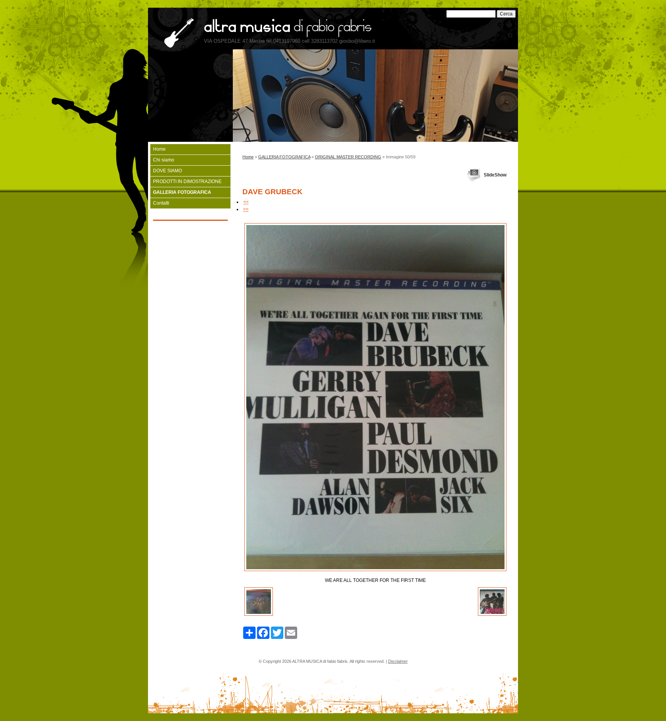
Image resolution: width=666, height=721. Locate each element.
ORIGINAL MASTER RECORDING (348, 157)
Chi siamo (163, 160)
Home (248, 157)
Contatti (161, 203)
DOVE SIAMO (167, 170)
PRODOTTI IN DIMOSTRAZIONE (187, 181)
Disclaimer (398, 661)
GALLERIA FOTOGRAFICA (284, 157)
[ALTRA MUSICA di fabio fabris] (175, 33)
